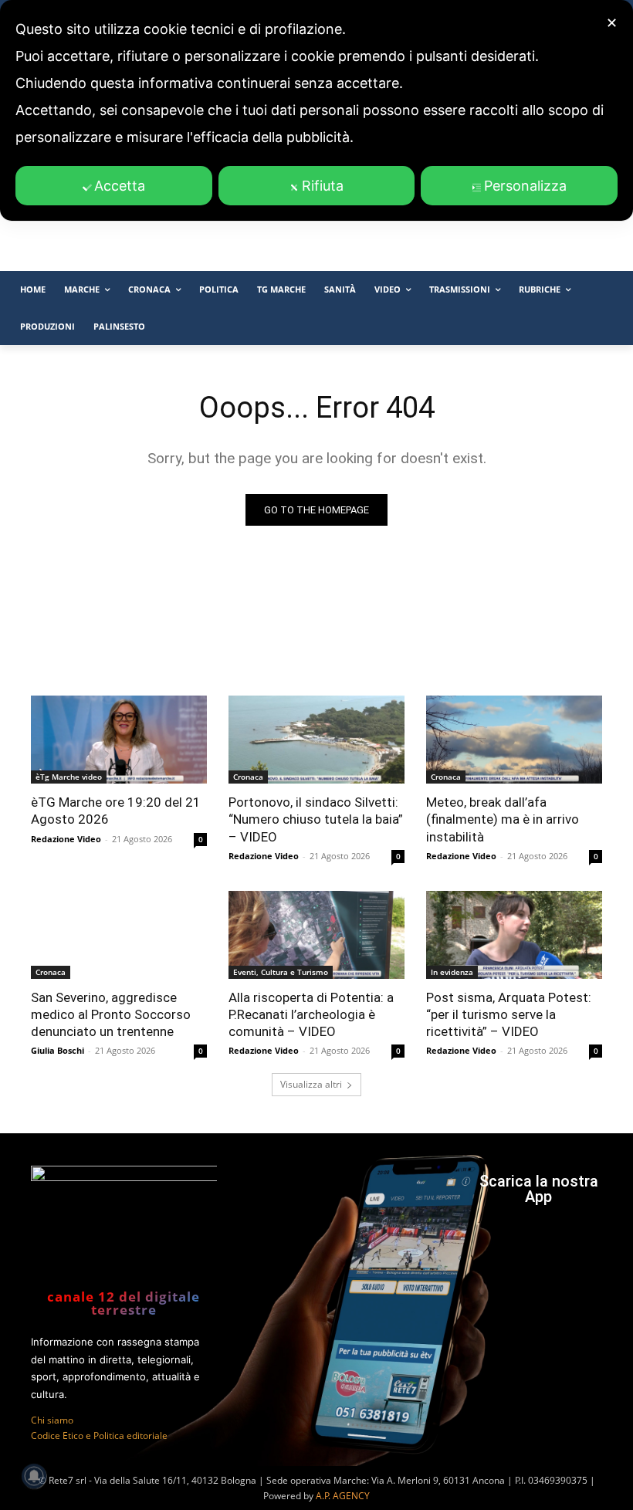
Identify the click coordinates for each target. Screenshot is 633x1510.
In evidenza (452, 972)
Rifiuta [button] (323, 186)
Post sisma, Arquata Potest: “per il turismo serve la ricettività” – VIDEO (508, 1014)
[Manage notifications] (34, 1476)
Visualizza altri (311, 1084)
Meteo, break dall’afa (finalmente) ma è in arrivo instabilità (502, 819)
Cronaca (248, 776)
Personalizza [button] (525, 186)
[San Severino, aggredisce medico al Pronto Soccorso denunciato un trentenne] (119, 935)
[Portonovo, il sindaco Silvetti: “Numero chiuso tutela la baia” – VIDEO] (316, 740)
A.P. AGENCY (343, 1495)
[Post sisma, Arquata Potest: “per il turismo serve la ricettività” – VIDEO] (514, 935)
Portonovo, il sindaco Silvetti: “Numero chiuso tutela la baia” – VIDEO (315, 819)
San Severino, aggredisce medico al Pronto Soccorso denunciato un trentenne (111, 1014)
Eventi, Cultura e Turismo (280, 972)
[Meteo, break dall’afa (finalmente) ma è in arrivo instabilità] (514, 740)
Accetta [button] (119, 186)
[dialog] (316, 110)
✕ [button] (612, 23)
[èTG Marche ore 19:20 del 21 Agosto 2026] (119, 740)
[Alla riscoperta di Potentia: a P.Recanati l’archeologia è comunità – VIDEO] (316, 935)
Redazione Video (66, 839)
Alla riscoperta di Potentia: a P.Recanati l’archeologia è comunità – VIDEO (311, 1014)
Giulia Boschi (57, 1050)
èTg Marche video (69, 776)
